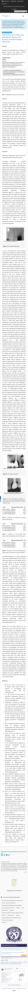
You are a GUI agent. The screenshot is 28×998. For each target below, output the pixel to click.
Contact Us (4, 3)
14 (13, 622)
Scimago (11, 910)
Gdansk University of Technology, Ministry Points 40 (12, 912)
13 (9, 589)
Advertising (13, 1)
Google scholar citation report (6, 958)
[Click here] (14, 990)
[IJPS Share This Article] (2, 854)
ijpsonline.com (13, 988)
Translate (22, 12)
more (25, 872)
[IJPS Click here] (14, 975)
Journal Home (6, 1)
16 (14, 622)
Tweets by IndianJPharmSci (14, 985)
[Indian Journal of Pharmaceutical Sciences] (6, 16)
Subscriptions (20, 1)
